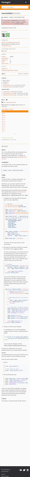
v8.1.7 (3, 119)
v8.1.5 (3, 124)
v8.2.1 (3, 113)
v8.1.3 (3, 128)
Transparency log (6, 45)
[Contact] (21, 470)
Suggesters (5, 60)
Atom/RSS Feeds (4, 471)
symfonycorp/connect (8, 23)
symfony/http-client (8, 85)
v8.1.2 (3, 130)
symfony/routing (7, 87)
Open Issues (5, 63)
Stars (3, 61)
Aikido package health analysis (10, 70)
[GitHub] (27, 470)
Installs (3, 56)
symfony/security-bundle (9, 95)
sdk (5, 102)
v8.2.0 (3, 115)
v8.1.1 (3, 132)
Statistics (3, 474)
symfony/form (6, 91)
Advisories (4, 68)
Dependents (5, 58)
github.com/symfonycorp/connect (11, 42)
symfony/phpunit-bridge (9, 93)
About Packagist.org (5, 469)
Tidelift (5, 51)
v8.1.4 (3, 126)
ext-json (5, 83)
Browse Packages (5, 476)
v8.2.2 (3, 111)
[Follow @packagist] (24, 470)
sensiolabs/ (7, 13)
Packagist (6, 2)
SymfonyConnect (11, 102)
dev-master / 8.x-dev (7, 109)
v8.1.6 (3, 121)
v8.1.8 (3, 117)
